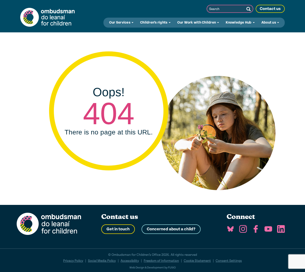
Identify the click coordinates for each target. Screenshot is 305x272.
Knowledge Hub (239, 22)
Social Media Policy (102, 260)
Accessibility (130, 260)
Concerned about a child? (171, 229)
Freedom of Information (161, 260)
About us (269, 22)
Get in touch (118, 229)
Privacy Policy (73, 260)
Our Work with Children (197, 22)
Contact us (270, 8)
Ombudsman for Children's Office (47, 16)
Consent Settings (229, 260)
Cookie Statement (197, 260)
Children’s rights (154, 22)
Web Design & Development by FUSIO (152, 267)
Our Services (120, 22)
